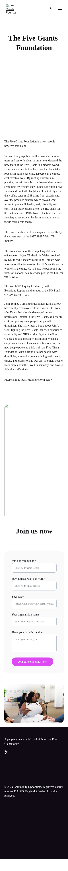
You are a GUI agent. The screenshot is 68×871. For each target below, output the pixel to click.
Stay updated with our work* (28, 578)
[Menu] (60, 9)
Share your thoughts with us (28, 632)
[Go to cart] (49, 9)
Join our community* (24, 560)
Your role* (18, 596)
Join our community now (32, 661)
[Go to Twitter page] (6, 752)
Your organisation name (25, 614)
